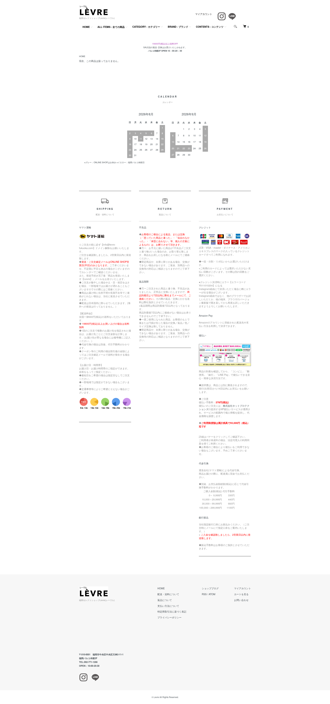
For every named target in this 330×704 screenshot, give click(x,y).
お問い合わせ (241, 600)
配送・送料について (168, 594)
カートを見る (241, 594)
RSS (204, 594)
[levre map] (110, 627)
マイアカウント (203, 14)
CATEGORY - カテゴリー (146, 26)
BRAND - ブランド (178, 26)
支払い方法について (168, 606)
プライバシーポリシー (169, 617)
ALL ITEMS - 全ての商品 (111, 27)
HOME (86, 27)
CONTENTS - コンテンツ (209, 26)
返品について (164, 600)
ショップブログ (210, 588)
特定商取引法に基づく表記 (171, 611)
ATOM (212, 594)
